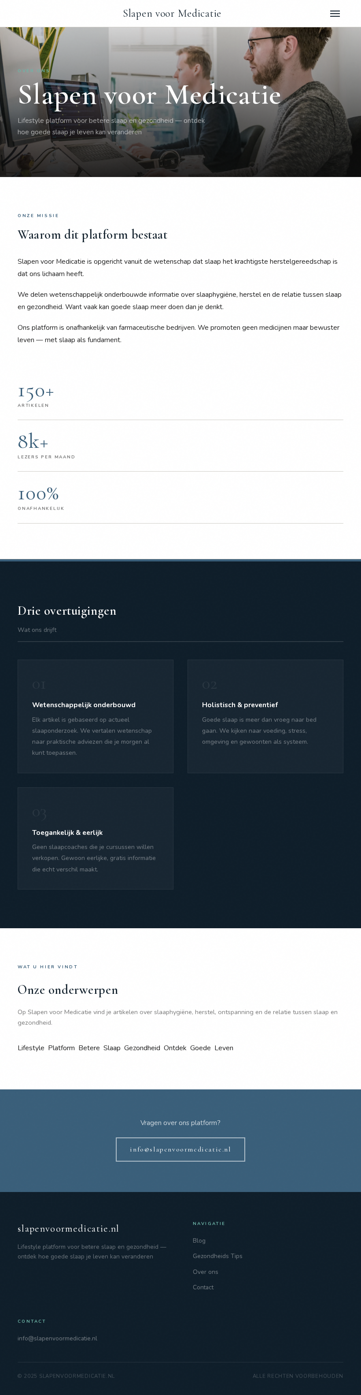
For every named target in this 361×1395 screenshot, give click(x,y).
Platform (61, 1048)
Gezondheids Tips (218, 1256)
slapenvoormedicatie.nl (69, 1228)
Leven (223, 1048)
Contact (203, 1287)
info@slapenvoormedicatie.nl (180, 1149)
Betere (89, 1048)
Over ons (205, 1272)
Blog (199, 1240)
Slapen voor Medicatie (172, 13)
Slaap (112, 1048)
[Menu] (335, 13)
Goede (200, 1048)
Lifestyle (31, 1048)
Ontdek (175, 1048)
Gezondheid (142, 1048)
